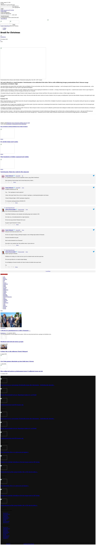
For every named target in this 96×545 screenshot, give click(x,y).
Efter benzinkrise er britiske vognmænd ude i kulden (15, 156)
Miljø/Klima (5, 289)
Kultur (4, 285)
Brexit (8, 25)
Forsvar (4, 282)
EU (4, 281)
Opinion (5, 292)
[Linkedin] (21, 43)
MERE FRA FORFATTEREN (21, 126)
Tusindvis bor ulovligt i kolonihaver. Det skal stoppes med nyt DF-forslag (20, 462)
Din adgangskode (16, 7)
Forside (2, 25)
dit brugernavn (16, 6)
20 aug (23, 230)
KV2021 (5, 287)
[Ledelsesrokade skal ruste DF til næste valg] (4, 402)
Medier (4, 288)
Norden (4, 291)
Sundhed (5, 299)
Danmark (5, 279)
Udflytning (5, 300)
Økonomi (5, 306)
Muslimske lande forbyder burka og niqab (12, 341)
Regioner (5, 294)
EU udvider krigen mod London (9, 141)
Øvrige (4, 307)
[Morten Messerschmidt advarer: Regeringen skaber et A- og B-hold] (4, 392)
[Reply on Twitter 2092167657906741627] (6, 182)
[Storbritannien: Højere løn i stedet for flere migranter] (7, 168)
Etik (4, 280)
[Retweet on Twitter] (4, 207)
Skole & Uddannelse (7, 296)
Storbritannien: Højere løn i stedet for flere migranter (15, 172)
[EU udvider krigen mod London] (7, 138)
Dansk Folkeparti (9, 175)
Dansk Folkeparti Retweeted (10, 207)
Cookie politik (3, 11)
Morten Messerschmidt (10, 209)
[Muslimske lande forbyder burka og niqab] (4, 339)
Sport (4, 298)
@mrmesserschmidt (21, 209)
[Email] (25, 43)
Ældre (4, 305)
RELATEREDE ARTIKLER (7, 126)
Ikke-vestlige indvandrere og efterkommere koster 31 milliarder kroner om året (22, 371)
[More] (30, 43)
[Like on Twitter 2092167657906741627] (11, 182)
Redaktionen (3, 36)
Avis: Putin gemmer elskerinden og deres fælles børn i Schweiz (17, 361)
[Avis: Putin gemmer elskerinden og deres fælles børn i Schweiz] (4, 358)
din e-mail (15, 14)
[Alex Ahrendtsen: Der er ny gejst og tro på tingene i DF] (4, 449)
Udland (5, 25)
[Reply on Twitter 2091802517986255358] (6, 224)
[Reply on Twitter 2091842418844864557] (6, 203)
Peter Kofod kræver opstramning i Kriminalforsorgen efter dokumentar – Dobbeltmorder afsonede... (27, 385)
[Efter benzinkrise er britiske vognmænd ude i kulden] (7, 153)
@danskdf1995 (18, 175)
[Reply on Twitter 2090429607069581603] (6, 267)
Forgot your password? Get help (7, 10)
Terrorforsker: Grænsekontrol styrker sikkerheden (16, 124)
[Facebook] (11, 43)
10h (22, 175)
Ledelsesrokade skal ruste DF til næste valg (12, 404)
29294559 (8, 543)
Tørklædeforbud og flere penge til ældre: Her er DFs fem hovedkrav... (19, 472)
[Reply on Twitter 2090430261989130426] (6, 245)
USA (4, 303)
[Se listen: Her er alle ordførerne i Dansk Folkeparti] (4, 348)
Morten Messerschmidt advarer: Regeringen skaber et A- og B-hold (18, 395)
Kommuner (5, 283)
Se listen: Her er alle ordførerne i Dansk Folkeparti (14, 351)
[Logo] (5, 23)
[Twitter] (16, 43)
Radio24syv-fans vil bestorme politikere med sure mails (18, 122)
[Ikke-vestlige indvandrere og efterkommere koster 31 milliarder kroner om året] (4, 368)
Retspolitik (5, 295)
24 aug (23, 187)
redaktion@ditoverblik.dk (28, 543)
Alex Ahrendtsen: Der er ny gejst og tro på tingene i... (15, 452)
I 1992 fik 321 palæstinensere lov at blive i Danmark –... (15, 330)
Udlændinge (5, 302)
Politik (4, 293)
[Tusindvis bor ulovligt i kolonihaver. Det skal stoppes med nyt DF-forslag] (4, 459)
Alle (4, 276)
